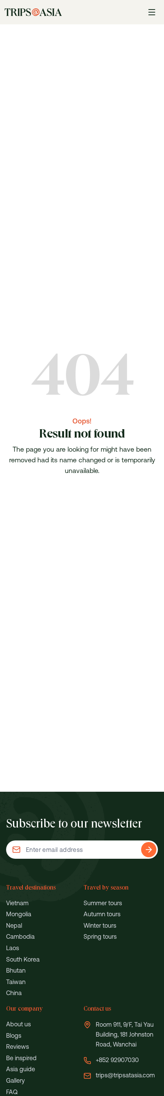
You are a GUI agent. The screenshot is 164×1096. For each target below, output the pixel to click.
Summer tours (103, 902)
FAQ (12, 1091)
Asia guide (20, 1069)
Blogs (13, 1035)
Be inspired (21, 1057)
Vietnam (17, 902)
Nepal (14, 925)
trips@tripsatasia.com (125, 1075)
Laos (12, 947)
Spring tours (100, 936)
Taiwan (16, 981)
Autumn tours (102, 914)
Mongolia (18, 914)
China (14, 992)
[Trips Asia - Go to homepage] (33, 12)
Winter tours (100, 925)
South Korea (23, 959)
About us (18, 1024)
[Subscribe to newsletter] (148, 849)
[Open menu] (151, 12)
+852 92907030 (117, 1059)
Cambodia (20, 936)
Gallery (15, 1080)
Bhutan (16, 970)
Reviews (17, 1046)
